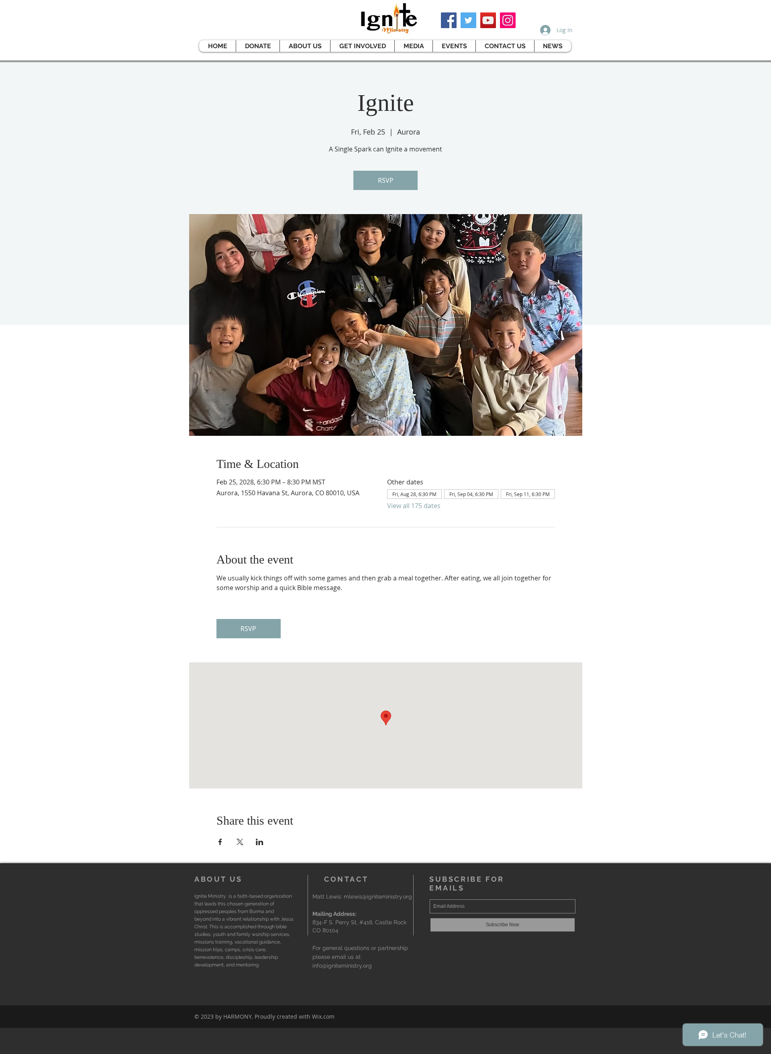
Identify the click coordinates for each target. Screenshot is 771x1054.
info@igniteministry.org (342, 965)
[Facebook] (449, 20)
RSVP (386, 180)
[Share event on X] (240, 842)
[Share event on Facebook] (220, 842)
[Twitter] (468, 20)
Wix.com (323, 1016)
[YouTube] (488, 20)
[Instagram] (508, 20)
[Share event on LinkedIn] (259, 842)
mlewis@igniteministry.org (378, 896)
